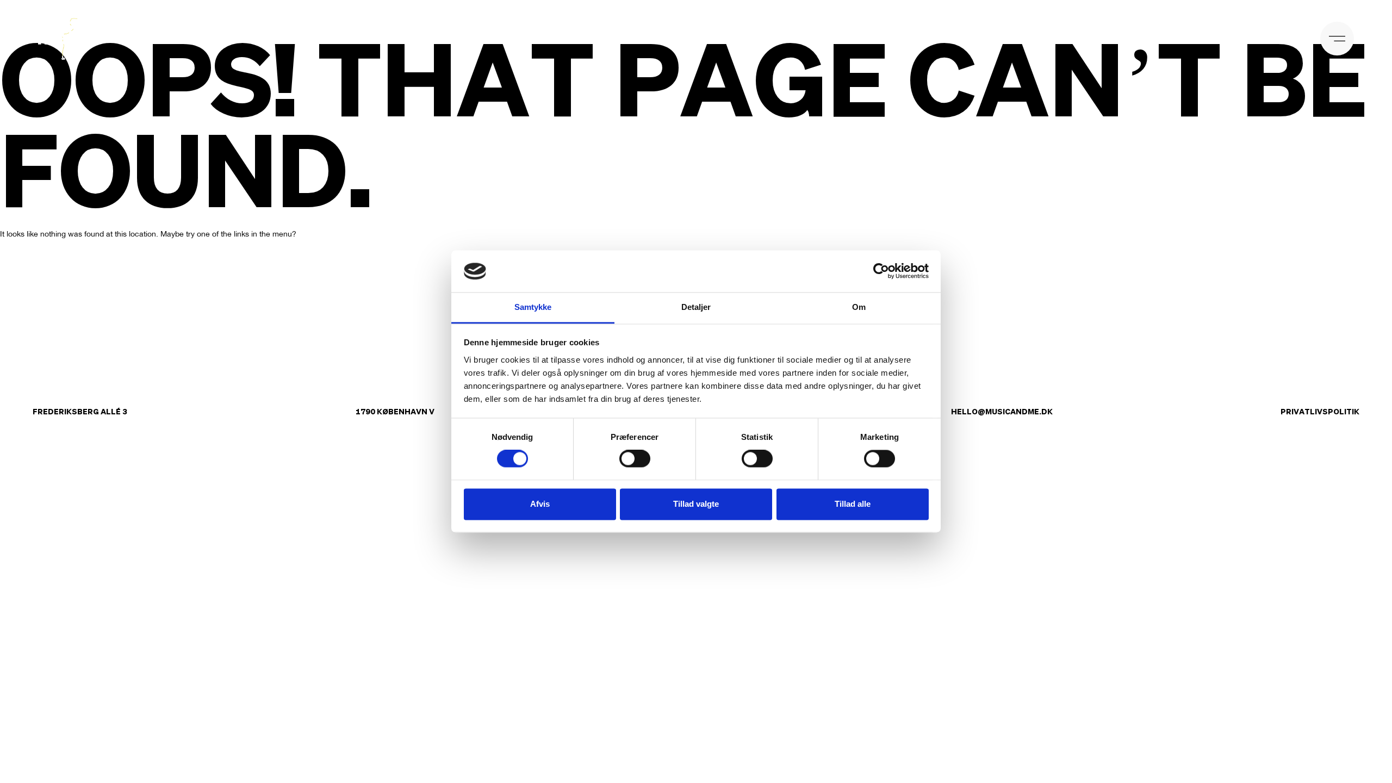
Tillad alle (853, 503)
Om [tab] (859, 307)
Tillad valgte (696, 503)
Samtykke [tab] (533, 307)
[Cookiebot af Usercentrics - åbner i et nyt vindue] (881, 271)
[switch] (634, 459)
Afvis (540, 503)
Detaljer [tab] (696, 307)
